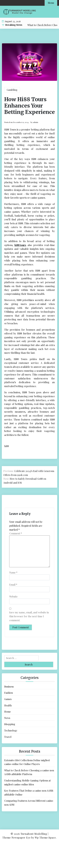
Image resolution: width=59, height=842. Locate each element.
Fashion (8, 692)
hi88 (6, 446)
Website (13, 596)
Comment (15, 533)
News (7, 718)
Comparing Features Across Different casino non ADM (28, 802)
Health (8, 705)
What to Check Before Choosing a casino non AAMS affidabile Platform (29, 772)
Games (7, 699)
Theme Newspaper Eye (16, 837)
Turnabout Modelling (34, 833)
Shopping (9, 724)
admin (35, 122)
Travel (7, 736)
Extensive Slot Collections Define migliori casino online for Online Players (27, 762)
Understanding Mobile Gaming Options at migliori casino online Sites (27, 782)
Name (13, 572)
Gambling (12, 89)
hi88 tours (20, 245)
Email (13, 584)
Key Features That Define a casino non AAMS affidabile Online (28, 792)
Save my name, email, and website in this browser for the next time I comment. (29, 616)
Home (7, 711)
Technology (10, 730)
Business (9, 686)
